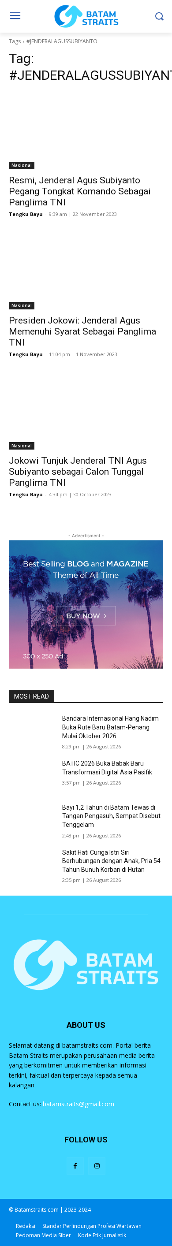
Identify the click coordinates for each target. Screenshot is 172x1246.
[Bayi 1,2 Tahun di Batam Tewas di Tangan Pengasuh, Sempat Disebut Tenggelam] (32, 819)
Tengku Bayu (26, 214)
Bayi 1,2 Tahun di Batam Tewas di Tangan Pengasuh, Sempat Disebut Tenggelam (111, 816)
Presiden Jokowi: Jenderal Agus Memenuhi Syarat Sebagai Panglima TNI (82, 331)
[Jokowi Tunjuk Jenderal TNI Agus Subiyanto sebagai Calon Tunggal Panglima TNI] (86, 411)
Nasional (21, 165)
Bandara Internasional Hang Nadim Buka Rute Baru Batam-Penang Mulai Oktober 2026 (110, 727)
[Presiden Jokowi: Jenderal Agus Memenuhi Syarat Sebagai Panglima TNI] (86, 270)
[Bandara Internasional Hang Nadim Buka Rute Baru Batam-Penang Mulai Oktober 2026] (32, 730)
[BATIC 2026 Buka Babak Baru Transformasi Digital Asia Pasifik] (32, 775)
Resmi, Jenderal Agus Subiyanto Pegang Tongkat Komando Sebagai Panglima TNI (80, 191)
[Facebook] (75, 1166)
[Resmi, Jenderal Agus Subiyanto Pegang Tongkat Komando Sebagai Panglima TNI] (86, 130)
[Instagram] (96, 1166)
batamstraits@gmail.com (78, 1104)
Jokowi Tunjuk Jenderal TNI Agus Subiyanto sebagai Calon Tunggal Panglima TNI (78, 471)
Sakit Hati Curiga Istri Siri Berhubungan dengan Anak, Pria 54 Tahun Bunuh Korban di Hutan (111, 861)
